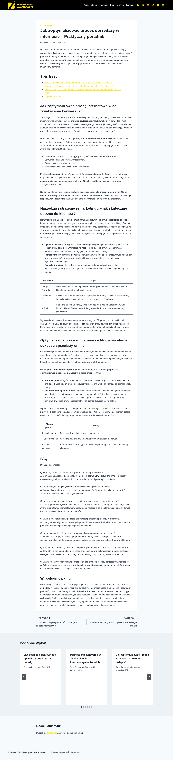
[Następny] (149, 677)
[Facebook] (138, 5)
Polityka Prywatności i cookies (65, 752)
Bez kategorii (46, 25)
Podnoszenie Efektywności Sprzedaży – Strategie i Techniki (113, 622)
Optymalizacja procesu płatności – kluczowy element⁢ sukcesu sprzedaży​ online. (83, 89)
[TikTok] (153, 5)
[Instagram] (143, 5)
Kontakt (129, 5)
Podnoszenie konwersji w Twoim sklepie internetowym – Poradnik (85, 658)
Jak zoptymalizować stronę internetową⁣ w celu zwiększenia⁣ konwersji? (78, 82)
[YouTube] (158, 5)
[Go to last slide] (24, 677)
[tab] (81, 707)
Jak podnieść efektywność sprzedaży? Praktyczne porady (40, 658)
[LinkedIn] (148, 5)
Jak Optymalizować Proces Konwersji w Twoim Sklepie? (132, 658)
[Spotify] (163, 5)
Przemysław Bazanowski (85, 667)
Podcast (104, 5)
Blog (112, 5)
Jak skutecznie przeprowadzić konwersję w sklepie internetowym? (56, 622)
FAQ (47, 93)
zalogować (52, 733)
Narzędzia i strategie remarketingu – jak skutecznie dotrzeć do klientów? (79, 86)
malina (48, 43)
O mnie (120, 5)
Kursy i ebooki (90, 5)
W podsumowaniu (53, 96)
